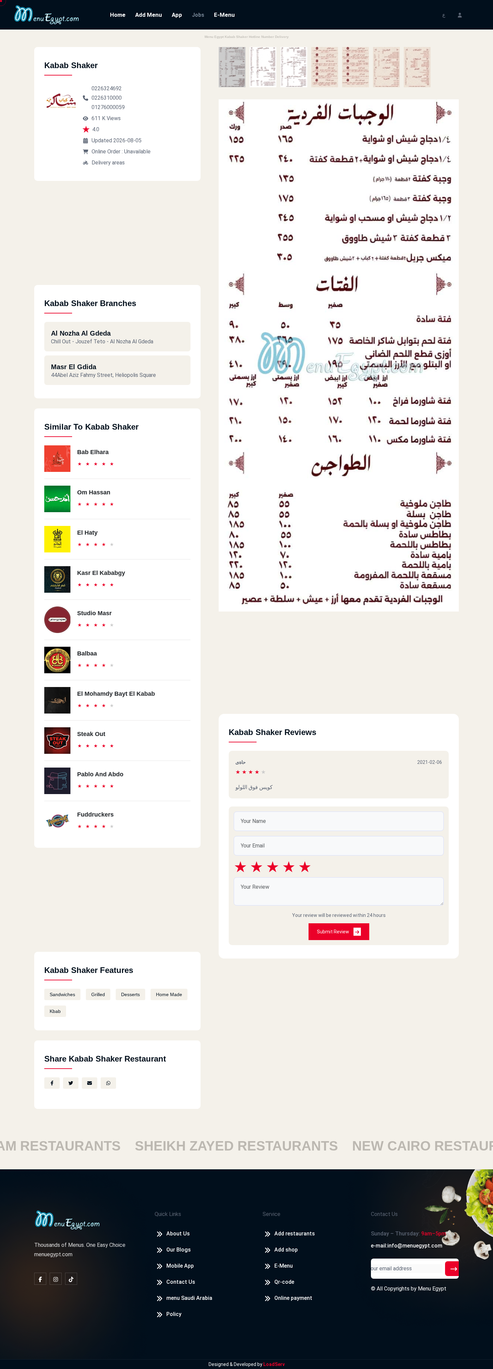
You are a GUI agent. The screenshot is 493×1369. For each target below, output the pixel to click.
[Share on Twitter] (70, 1083)
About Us (178, 1233)
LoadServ (274, 1364)
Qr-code (284, 1282)
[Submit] (453, 1268)
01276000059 (108, 107)
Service (271, 1214)
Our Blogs (178, 1249)
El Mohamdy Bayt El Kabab (116, 693)
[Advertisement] (117, 238)
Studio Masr (94, 613)
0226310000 (107, 98)
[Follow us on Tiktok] (71, 1279)
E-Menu (224, 14)
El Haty (87, 532)
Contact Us (180, 1282)
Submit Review (333, 931)
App (177, 14)
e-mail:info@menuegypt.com (406, 1245)
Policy (173, 1314)
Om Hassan (93, 492)
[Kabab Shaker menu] (232, 67)
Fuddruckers (95, 814)
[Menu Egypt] (46, 14)
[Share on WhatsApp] (108, 1083)
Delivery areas (108, 162)
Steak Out (91, 734)
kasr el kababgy (101, 573)
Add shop (286, 1249)
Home (117, 14)
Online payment (293, 1298)
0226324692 (107, 88)
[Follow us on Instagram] (56, 1279)
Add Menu (148, 14)
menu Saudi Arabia (189, 1298)
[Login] (460, 14)
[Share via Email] (89, 1083)
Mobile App (180, 1266)
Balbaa (87, 653)
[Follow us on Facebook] (40, 1279)
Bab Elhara (93, 452)
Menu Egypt (432, 1288)
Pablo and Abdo (100, 774)
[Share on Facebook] (52, 1083)
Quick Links (168, 1214)
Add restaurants (294, 1233)
